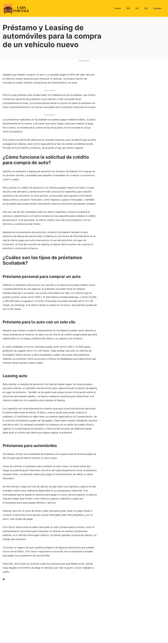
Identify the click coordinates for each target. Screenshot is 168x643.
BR (128, 8)
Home (118, 8)
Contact (157, 8)
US (146, 8)
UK (137, 8)
